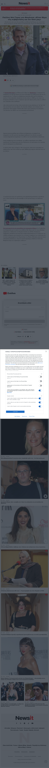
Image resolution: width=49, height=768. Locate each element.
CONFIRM (15, 411)
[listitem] (24, 374)
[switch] (40, 377)
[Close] (46, 352)
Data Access (24, 416)
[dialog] (24, 384)
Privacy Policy (32, 416)
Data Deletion (17, 416)
